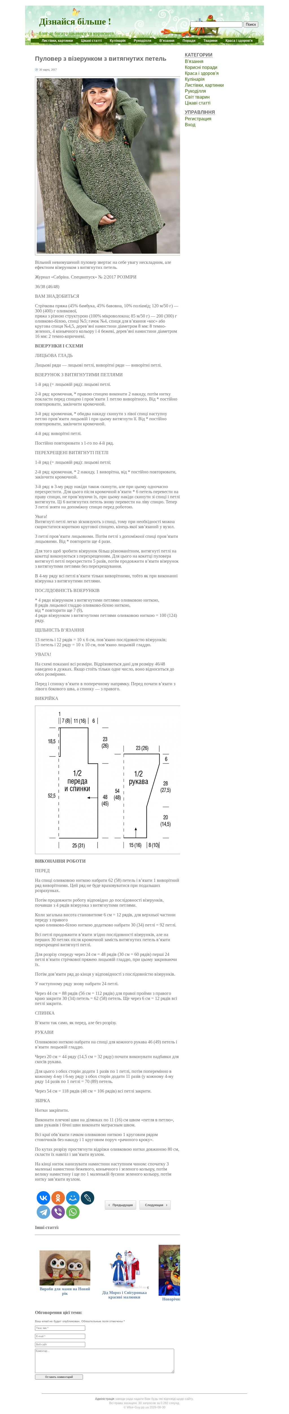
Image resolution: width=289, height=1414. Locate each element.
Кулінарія (118, 41)
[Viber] (58, 1212)
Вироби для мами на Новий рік (65, 1291)
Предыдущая (123, 1205)
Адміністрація (104, 1398)
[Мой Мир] (73, 1198)
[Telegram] (43, 1212)
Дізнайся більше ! (75, 21)
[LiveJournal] (87, 1198)
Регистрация (198, 118)
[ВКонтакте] (43, 1198)
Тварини (210, 41)
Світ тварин (197, 97)
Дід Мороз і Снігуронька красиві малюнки (124, 1295)
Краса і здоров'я (239, 41)
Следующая (154, 1205)
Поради (189, 41)
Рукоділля (142, 41)
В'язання (166, 41)
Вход (190, 124)
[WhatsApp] (73, 1212)
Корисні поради (201, 67)
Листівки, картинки (57, 41)
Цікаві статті (91, 41)
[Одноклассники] (58, 1198)
